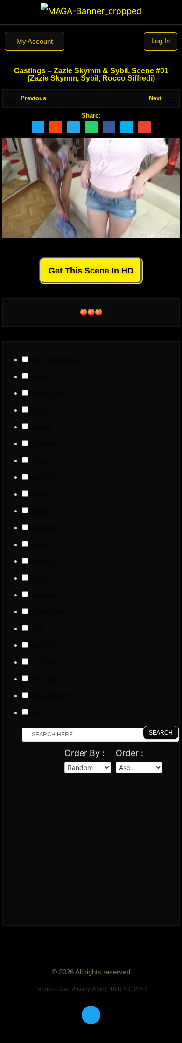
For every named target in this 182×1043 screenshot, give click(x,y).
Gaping (40, 511)
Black (37, 410)
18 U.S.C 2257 (128, 989)
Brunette (42, 444)
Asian (37, 377)
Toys (35, 629)
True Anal (44, 713)
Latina (38, 545)
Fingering (44, 478)
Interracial (44, 528)
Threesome (47, 612)
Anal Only (44, 662)
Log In (160, 41)
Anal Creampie (53, 360)
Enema (40, 461)
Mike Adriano (49, 696)
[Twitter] (91, 1015)
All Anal (41, 646)
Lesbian (41, 562)
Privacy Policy (89, 989)
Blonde (40, 427)
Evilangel (43, 679)
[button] (91, 41)
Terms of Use (52, 989)
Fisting (39, 494)
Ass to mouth (49, 394)
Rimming (43, 595)
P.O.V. (38, 578)
